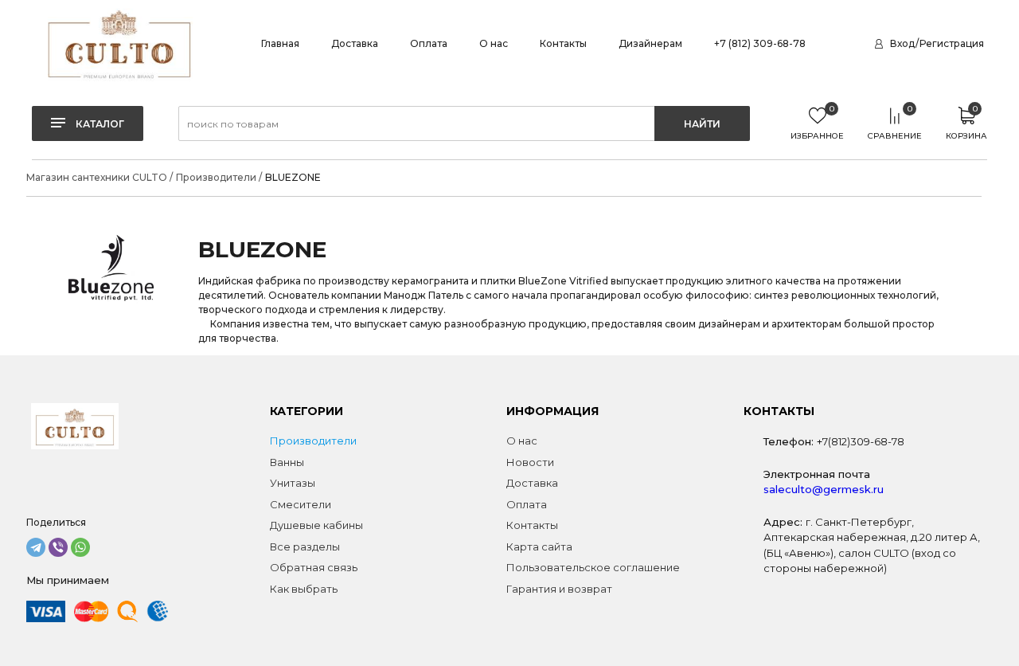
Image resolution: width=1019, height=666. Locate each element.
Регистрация (951, 43)
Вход (902, 43)
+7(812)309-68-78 (860, 441)
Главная (280, 43)
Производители (313, 440)
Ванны (287, 462)
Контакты (563, 43)
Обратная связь (313, 567)
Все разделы (305, 546)
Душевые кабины (316, 525)
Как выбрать (304, 588)
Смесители (300, 504)
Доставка (354, 43)
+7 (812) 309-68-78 (760, 43)
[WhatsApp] (80, 547)
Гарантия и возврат (559, 588)
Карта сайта (539, 546)
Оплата (428, 43)
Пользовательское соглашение (593, 567)
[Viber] (58, 547)
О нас (493, 43)
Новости (530, 462)
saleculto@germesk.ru (823, 489)
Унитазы (292, 482)
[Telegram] (35, 547)
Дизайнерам (650, 43)
